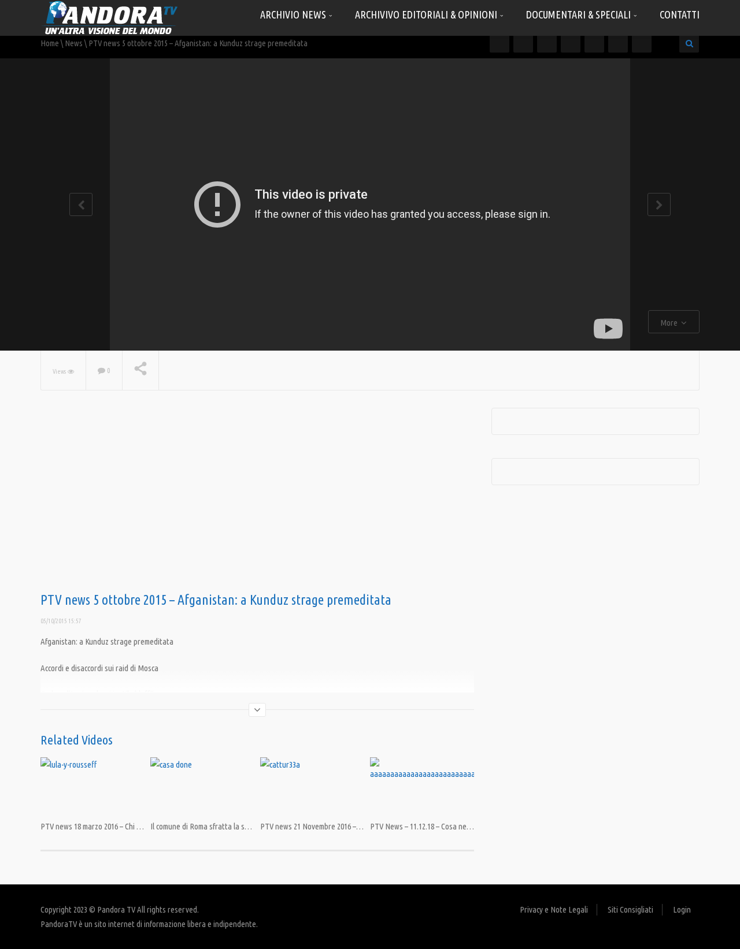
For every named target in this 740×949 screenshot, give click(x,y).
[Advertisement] (257, 500)
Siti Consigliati (630, 909)
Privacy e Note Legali (554, 909)
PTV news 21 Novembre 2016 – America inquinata (338, 826)
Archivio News (294, 14)
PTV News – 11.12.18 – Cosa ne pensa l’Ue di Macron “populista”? (474, 826)
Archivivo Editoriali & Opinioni (427, 14)
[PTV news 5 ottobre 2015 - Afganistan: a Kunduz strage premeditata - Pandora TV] (109, 17)
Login (682, 909)
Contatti (680, 14)
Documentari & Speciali (579, 14)
